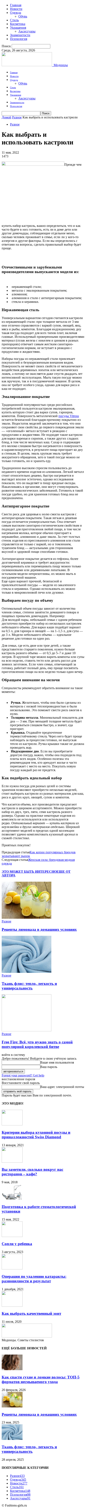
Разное (17, 117)
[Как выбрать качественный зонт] (12, 1305)
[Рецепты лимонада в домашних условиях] (26, 917)
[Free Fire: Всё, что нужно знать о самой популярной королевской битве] (26, 1030)
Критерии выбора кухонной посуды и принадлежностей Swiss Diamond (36, 1134)
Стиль (14, 20)
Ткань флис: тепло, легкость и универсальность (29, 985)
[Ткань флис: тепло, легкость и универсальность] (26, 971)
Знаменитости (20, 35)
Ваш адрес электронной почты (62, 1087)
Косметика (17, 24)
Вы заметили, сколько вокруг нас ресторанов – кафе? (32, 1171)
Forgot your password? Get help (23, 1075)
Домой (6, 117)
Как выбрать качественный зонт (31, 1313)
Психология (18, 39)
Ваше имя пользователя (57, 1062)
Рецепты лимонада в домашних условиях (39, 929)
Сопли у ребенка (17, 1244)
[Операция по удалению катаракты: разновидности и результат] (12, 1268)
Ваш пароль (48, 1067)
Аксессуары (26, 31)
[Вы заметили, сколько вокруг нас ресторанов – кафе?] (12, 1161)
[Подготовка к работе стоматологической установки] (12, 1198)
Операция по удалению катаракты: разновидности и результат (34, 1278)
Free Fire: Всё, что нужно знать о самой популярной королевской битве (37, 1044)
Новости (16, 9)
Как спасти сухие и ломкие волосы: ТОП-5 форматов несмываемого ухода (41, 1379)
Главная (15, 5)
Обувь (22, 16)
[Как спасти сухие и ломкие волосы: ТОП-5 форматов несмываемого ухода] (12, 1369)
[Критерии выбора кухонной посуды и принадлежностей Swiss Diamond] (12, 1124)
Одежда (15, 12)
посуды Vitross (68, 416)
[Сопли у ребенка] (12, 1236)
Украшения (18, 27)
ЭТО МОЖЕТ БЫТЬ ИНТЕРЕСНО (29, 871)
